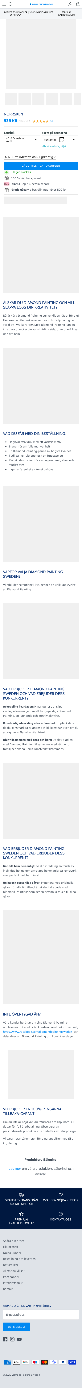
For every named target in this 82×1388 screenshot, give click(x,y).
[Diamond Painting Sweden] (41, 4)
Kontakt (8, 1289)
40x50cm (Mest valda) (15, 139)
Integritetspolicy (13, 1283)
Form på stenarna (54, 132)
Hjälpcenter (10, 1247)
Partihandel (11, 1277)
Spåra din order (13, 1241)
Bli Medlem (16, 1327)
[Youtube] (19, 1339)
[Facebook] (5, 1339)
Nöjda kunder (12, 1253)
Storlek (9, 132)
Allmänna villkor (14, 1271)
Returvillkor (10, 1265)
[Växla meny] (4, 4)
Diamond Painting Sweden (26, 1375)
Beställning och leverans (19, 1259)
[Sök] (12, 4)
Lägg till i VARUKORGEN (41, 166)
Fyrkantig (50, 140)
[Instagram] (12, 1339)
